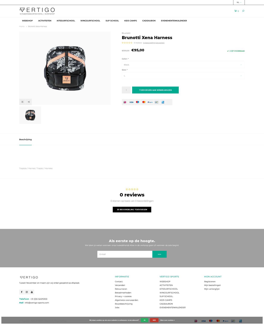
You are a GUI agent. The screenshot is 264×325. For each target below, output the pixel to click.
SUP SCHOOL (112, 20)
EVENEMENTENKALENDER (174, 20)
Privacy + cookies (123, 296)
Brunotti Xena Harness (37, 26)
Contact (119, 281)
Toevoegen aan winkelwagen (155, 90)
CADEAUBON (149, 20)
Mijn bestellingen (212, 285)
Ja (144, 320)
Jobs (117, 307)
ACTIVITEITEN (44, 20)
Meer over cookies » (167, 320)
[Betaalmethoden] (125, 102)
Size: (124, 70)
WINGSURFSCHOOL (90, 20)
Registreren (209, 281)
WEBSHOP (27, 20)
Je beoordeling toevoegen (132, 209)
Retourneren (121, 289)
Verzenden (120, 285)
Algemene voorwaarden (126, 300)
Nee (154, 320)
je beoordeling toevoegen (153, 43)
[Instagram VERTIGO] (26, 292)
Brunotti (126, 33)
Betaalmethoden (123, 292)
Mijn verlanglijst (212, 289)
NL (238, 2)
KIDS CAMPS (130, 20)
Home (21, 26)
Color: (125, 59)
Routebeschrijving (124, 304)
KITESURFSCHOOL (66, 20)
